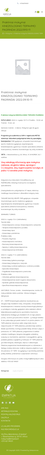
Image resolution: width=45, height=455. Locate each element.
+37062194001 (23, 3)
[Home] (3, 33)
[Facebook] (2, 402)
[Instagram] (6, 402)
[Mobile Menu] (41, 12)
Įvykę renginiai (18, 371)
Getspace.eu (34, 450)
